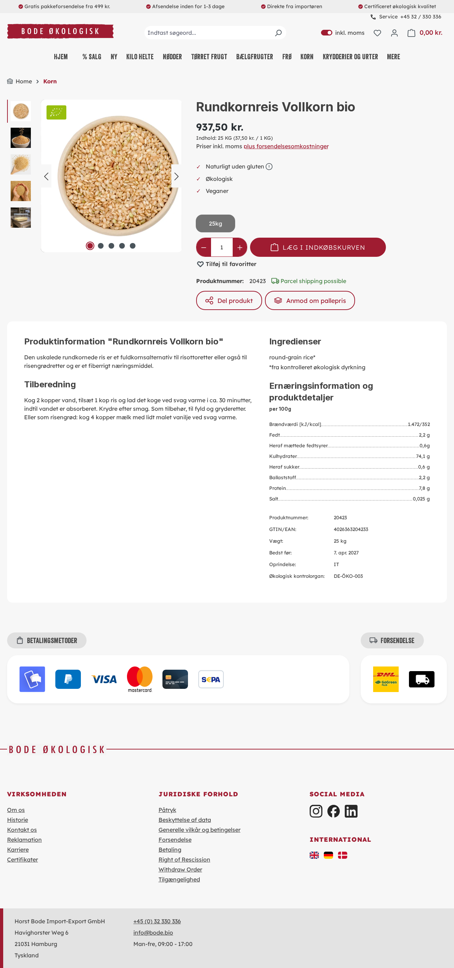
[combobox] (215, 32)
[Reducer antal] (203, 247)
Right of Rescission (184, 859)
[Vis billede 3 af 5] (111, 246)
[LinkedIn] (351, 811)
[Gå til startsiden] (60, 31)
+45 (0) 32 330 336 (157, 921)
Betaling (170, 849)
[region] (94, 176)
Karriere (18, 849)
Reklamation (24, 839)
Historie (17, 819)
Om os (16, 809)
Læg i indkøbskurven (324, 247)
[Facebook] (333, 811)
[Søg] (278, 32)
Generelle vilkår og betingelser (199, 829)
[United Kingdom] (314, 854)
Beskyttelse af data (185, 819)
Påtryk (167, 809)
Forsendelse (175, 839)
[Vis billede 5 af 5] (132, 246)
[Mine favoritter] (377, 33)
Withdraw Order (180, 869)
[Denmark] (342, 854)
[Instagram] (316, 811)
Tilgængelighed (179, 879)
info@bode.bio (153, 932)
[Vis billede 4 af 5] (122, 246)
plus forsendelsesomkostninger (286, 146)
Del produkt (235, 300)
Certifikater (22, 859)
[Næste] (176, 176)
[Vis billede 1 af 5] (90, 246)
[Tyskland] (328, 854)
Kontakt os (22, 829)
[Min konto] (394, 33)
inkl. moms (343, 32)
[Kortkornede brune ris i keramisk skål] (117, 176)
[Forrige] (46, 176)
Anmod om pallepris (316, 300)
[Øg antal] (240, 247)
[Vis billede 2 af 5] (101, 246)
